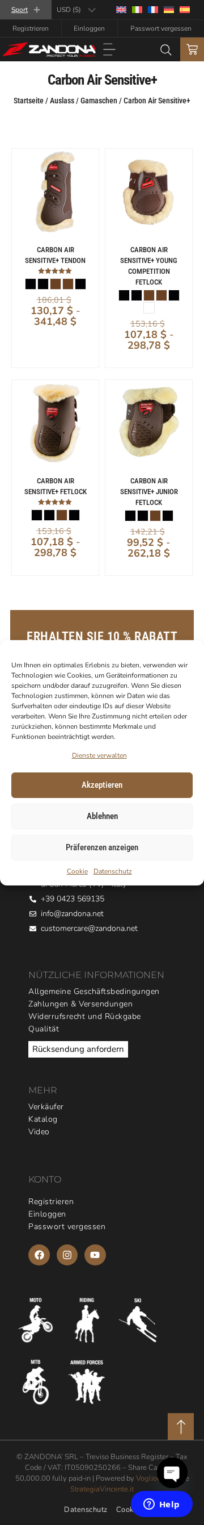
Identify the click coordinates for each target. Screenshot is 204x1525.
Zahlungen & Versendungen (80, 1003)
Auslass (62, 100)
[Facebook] (38, 1254)
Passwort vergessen (161, 28)
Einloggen (89, 28)
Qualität (43, 1028)
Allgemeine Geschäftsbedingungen (94, 991)
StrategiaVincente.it (102, 1489)
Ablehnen (102, 816)
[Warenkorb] (192, 49)
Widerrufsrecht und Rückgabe (84, 1016)
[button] (109, 50)
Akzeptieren (102, 785)
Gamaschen (98, 100)
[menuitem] (121, 9)
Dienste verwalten (99, 755)
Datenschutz (113, 871)
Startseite (29, 100)
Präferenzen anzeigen (102, 847)
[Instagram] (67, 1254)
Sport (19, 9)
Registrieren (30, 28)
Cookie (77, 871)
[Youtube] (94, 1254)
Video (39, 1131)
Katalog (43, 1119)
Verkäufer (46, 1106)
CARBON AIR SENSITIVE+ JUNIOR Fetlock (149, 492)
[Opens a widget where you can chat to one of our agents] (161, 1505)
